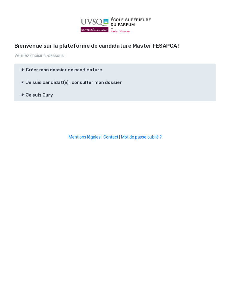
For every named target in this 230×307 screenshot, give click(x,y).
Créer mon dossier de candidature (63, 70)
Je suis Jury (39, 95)
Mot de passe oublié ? (141, 137)
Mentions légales (85, 137)
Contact (110, 137)
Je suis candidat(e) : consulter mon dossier (73, 82)
